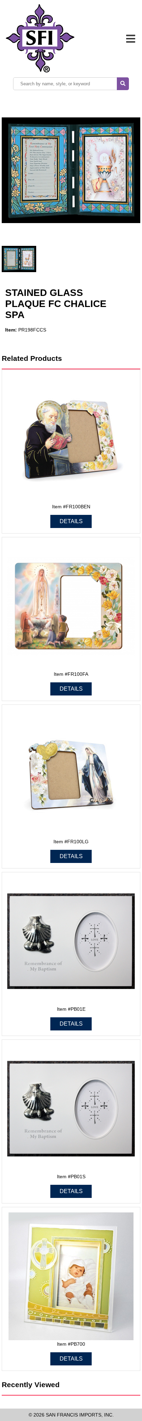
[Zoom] (71, 171)
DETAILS (71, 521)
